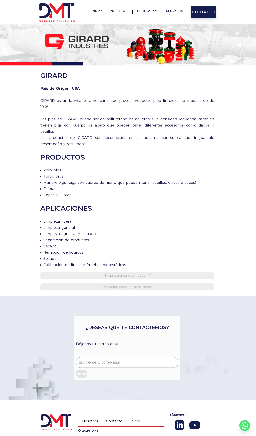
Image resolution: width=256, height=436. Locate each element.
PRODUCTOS (147, 11)
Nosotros (90, 421)
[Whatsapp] (244, 425)
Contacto (114, 421)
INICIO (96, 11)
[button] (127, 275)
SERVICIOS (174, 11)
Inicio (135, 421)
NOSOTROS (119, 11)
